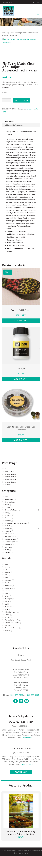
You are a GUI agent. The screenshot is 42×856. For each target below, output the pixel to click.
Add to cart (21, 100)
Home (4, 33)
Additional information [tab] (14, 125)
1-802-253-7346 (16, 695)
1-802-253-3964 (32, 695)
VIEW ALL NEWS (21, 772)
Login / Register (7, 2)
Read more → (28, 737)
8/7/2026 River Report (21, 748)
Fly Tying (11, 33)
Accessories (31, 109)
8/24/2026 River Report (21, 721)
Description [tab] (9, 121)
